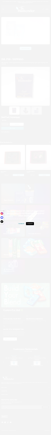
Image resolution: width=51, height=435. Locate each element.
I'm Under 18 (21, 223)
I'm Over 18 (29, 223)
